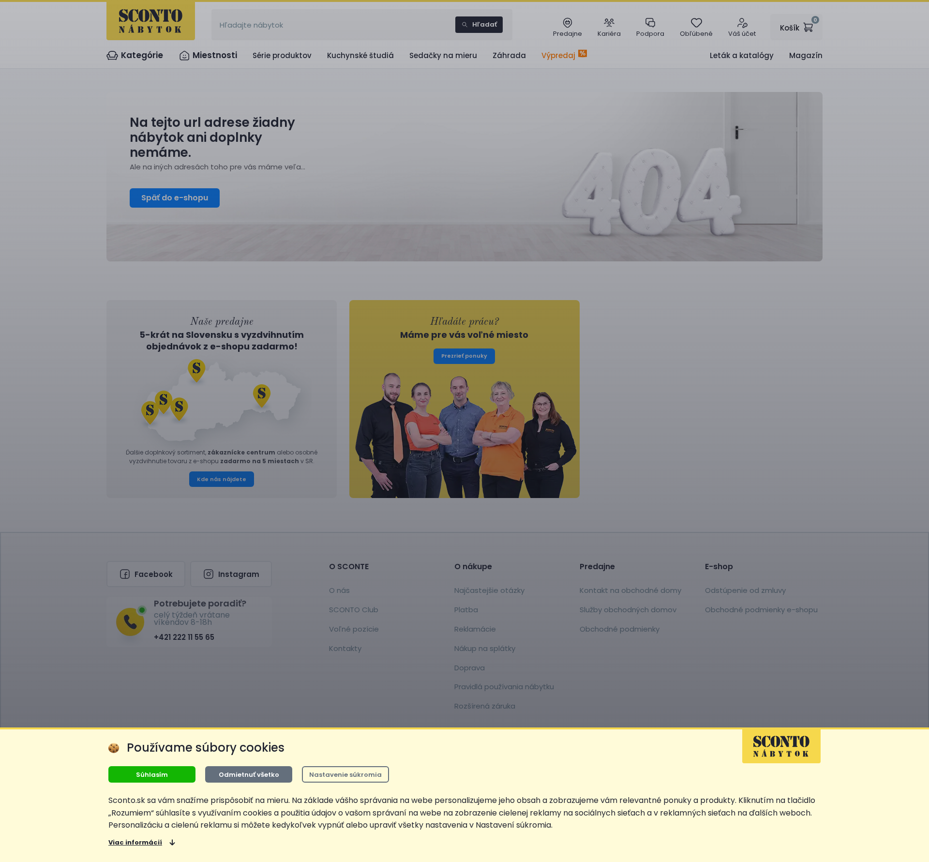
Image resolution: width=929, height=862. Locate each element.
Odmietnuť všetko (249, 774)
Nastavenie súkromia (345, 774)
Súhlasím (152, 774)
